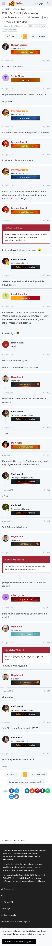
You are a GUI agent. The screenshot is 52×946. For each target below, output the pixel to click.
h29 (30, 26)
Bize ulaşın (5, 908)
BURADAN (7, 878)
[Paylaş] (44, 61)
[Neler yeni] (48, 3)
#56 (48, 607)
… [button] (28, 36)
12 (33, 36)
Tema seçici (8, 889)
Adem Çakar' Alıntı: (13, 650)
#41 (48, 60)
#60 (48, 753)
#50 (48, 392)
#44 (48, 154)
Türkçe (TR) (8, 902)
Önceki (11, 36)
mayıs (37, 26)
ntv (43, 26)
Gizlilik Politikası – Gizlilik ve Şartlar (16, 921)
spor (4, 29)
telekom (12, 29)
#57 (48, 642)
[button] (25, 895)
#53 (48, 490)
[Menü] (4, 3)
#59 (48, 722)
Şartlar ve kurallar (8, 915)
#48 (48, 306)
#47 (48, 275)
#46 (48, 220)
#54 (48, 521)
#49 (48, 354)
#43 (48, 126)
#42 (48, 88)
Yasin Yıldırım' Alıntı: (13, 559)
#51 (48, 427)
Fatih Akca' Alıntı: (12, 227)
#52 (48, 455)
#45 (48, 185)
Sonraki (40, 36)
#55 (48, 552)
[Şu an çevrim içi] (7, 115)
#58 (48, 691)
